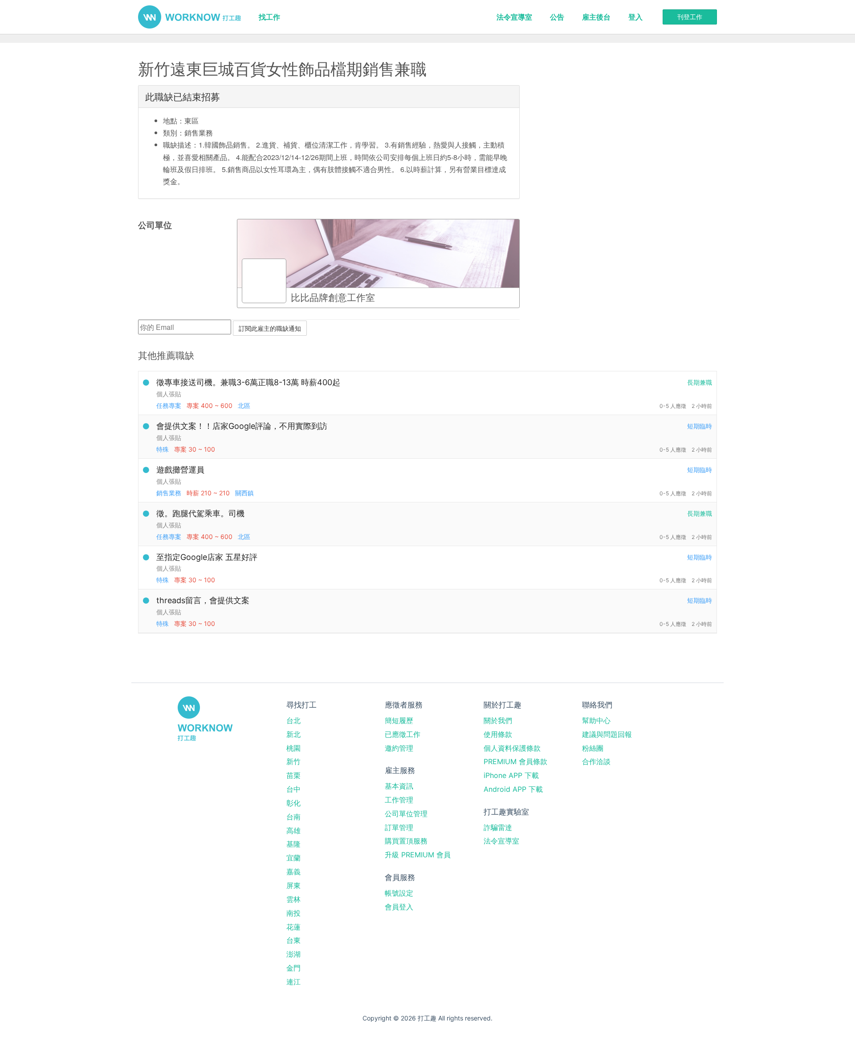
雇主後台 (596, 16)
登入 (635, 16)
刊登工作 (689, 17)
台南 (293, 816)
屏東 (293, 885)
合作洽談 (596, 761)
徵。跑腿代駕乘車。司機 (200, 513)
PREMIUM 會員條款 (515, 761)
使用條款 (498, 734)
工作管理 (399, 799)
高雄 (293, 830)
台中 (293, 789)
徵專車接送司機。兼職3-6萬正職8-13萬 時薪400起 (248, 382)
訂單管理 (399, 827)
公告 (557, 16)
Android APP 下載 (513, 789)
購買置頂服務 (406, 840)
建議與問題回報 (607, 734)
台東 (293, 940)
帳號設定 (399, 893)
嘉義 (293, 871)
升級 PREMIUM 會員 (418, 854)
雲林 (293, 899)
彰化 (293, 802)
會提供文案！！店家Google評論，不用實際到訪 (241, 426)
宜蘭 (293, 857)
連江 (293, 981)
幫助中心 (596, 720)
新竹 (293, 761)
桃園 (293, 748)
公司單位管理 (406, 813)
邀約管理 (399, 748)
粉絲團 (592, 748)
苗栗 (293, 775)
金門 (293, 967)
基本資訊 (399, 786)
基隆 (293, 843)
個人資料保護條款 (512, 748)
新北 (293, 734)
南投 (293, 913)
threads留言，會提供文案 (202, 600)
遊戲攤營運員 (180, 469)
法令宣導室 (514, 16)
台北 (293, 720)
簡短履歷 (399, 720)
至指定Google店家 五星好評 (206, 557)
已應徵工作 (402, 734)
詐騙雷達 (498, 827)
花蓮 (293, 926)
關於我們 (498, 720)
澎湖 (293, 954)
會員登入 (399, 906)
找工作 (269, 16)
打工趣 (189, 16)
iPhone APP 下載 (511, 775)
